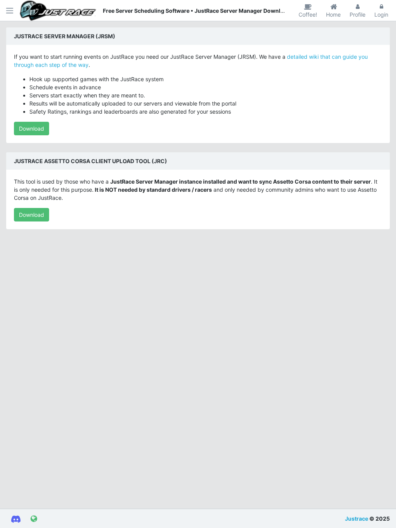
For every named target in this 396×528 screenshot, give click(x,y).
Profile (357, 14)
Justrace (356, 518)
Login (381, 14)
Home (333, 14)
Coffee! (308, 14)
